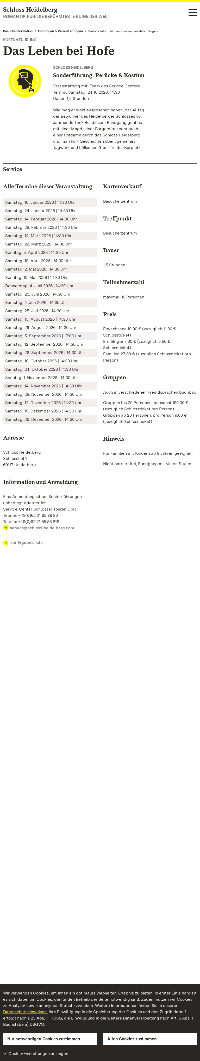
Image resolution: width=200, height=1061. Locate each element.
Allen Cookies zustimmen (132, 1038)
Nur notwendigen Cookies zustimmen (43, 1038)
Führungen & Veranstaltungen (60, 31)
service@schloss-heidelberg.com (42, 527)
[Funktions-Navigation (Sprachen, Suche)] (193, 12)
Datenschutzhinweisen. (25, 1011)
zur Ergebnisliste (26, 542)
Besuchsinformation (18, 31)
